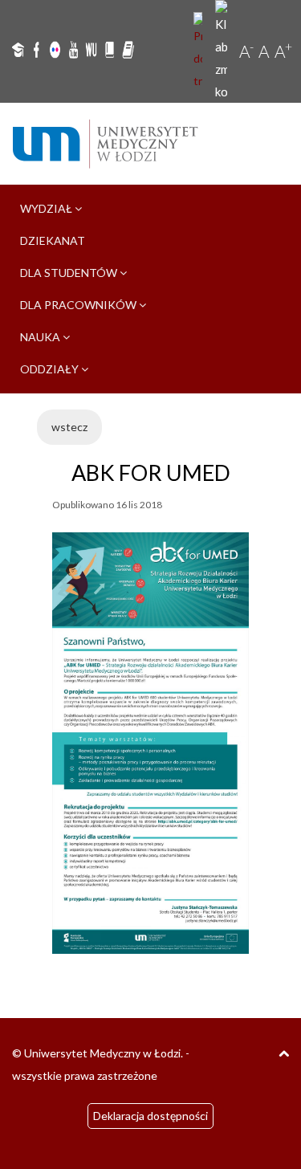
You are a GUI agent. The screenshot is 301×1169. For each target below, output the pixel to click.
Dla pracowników (79, 305)
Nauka (41, 337)
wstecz (69, 427)
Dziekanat (52, 240)
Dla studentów (70, 272)
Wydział (47, 208)
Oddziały (50, 369)
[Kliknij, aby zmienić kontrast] (223, 51)
